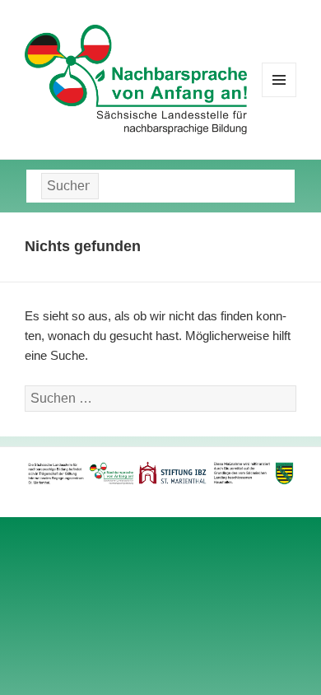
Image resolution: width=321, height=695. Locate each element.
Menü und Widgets (279, 96)
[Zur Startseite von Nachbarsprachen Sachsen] (136, 78)
